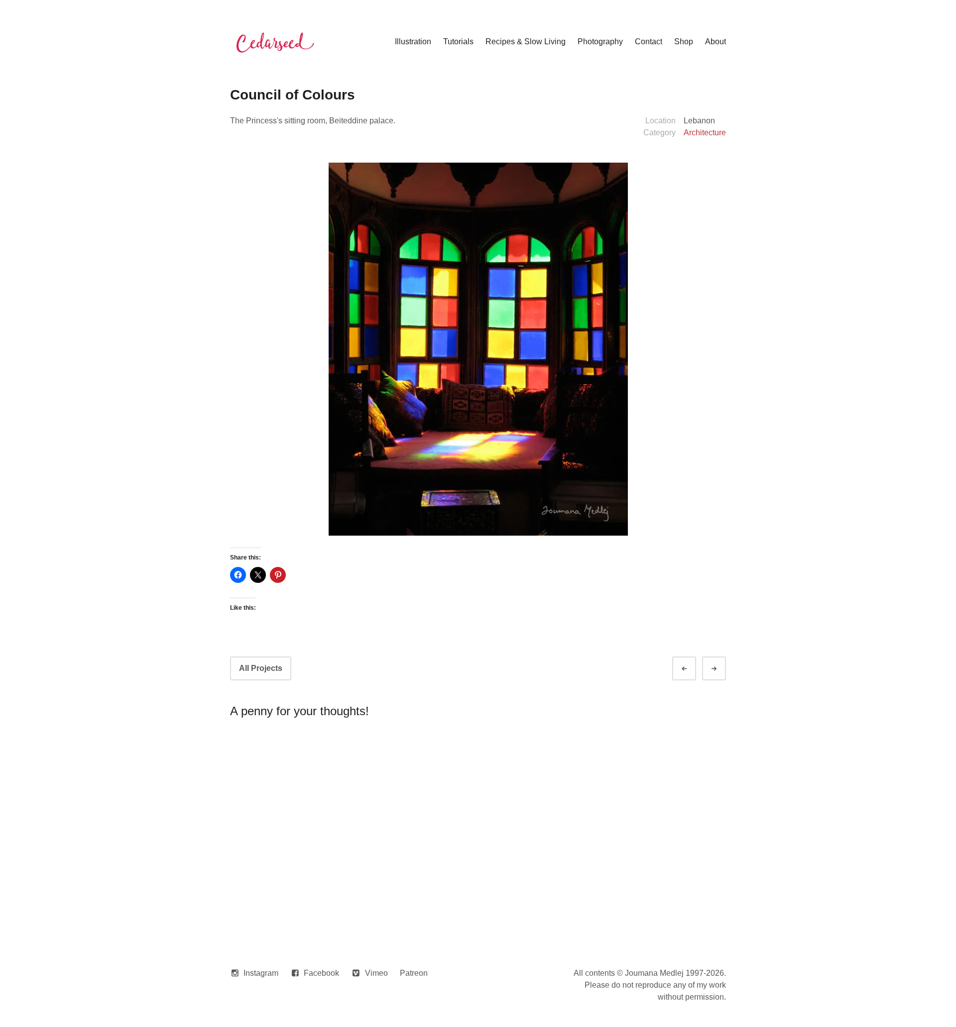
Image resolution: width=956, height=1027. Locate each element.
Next (723, 668)
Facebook (321, 973)
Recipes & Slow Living (525, 41)
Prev (693, 668)
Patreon (414, 973)
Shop (683, 41)
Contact (648, 41)
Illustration (413, 41)
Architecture (705, 132)
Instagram (260, 973)
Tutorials (458, 41)
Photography (600, 41)
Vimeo (376, 973)
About (715, 41)
